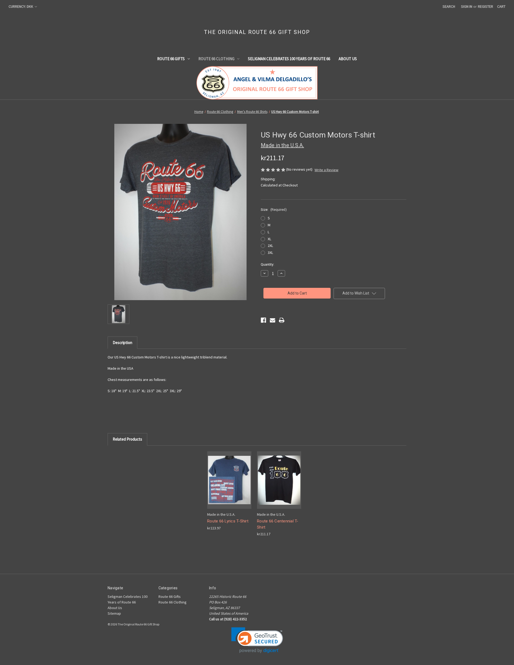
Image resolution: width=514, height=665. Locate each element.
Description (122, 342)
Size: (274, 210)
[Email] (272, 320)
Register (485, 6)
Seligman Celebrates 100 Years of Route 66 (289, 58)
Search (449, 6)
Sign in (466, 6)
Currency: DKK (21, 6)
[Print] (281, 320)
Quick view (225, 475)
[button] (257, 640)
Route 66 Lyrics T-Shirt (227, 521)
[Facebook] (263, 320)
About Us (348, 58)
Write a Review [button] (326, 169)
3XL (270, 252)
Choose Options (229, 485)
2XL (270, 245)
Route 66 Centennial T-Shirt (277, 524)
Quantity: (267, 264)
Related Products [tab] (127, 439)
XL (269, 238)
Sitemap (114, 613)
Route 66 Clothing (216, 58)
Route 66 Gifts (171, 58)
